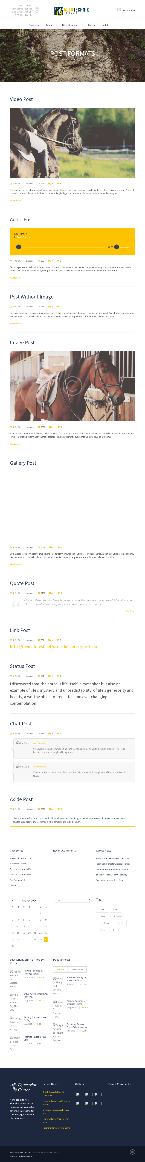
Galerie (92, 25)
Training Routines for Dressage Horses (113, 863)
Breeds (102, 909)
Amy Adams (39, 743)
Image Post (22, 342)
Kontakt (105, 25)
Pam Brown (130, 611)
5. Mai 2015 (17, 183)
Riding (102, 930)
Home (64, 59)
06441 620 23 (129, 10)
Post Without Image (32, 296)
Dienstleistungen (71, 25)
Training (116, 930)
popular (60, 969)
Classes (103, 916)
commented (77, 969)
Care (115, 909)
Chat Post (20, 723)
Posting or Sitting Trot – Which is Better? (78, 979)
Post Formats (16, 880)
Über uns (49, 25)
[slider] (124, 248)
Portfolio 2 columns (18, 869)
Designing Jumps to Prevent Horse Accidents (78, 1026)
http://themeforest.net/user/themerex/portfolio (53, 646)
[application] (72, 246)
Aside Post (21, 799)
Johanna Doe (39, 766)
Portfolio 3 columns (18, 874)
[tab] (60, 969)
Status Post (22, 666)
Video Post (21, 99)
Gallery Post (23, 462)
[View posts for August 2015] (12, 900)
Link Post (20, 630)
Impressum (15, 1156)
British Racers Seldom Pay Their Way (112, 858)
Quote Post (22, 583)
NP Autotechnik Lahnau (20, 1152)
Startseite (34, 25)
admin (30, 183)
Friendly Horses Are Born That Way (111, 874)
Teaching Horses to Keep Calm (109, 880)
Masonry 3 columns (18, 863)
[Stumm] (116, 247)
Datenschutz (26, 1156)
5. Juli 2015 (28, 1024)
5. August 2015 (29, 977)
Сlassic (13, 885)
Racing (120, 923)
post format (104, 923)
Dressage (118, 916)
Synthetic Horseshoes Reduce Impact (113, 869)
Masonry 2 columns (18, 858)
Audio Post (21, 219)
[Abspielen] (18, 247)
